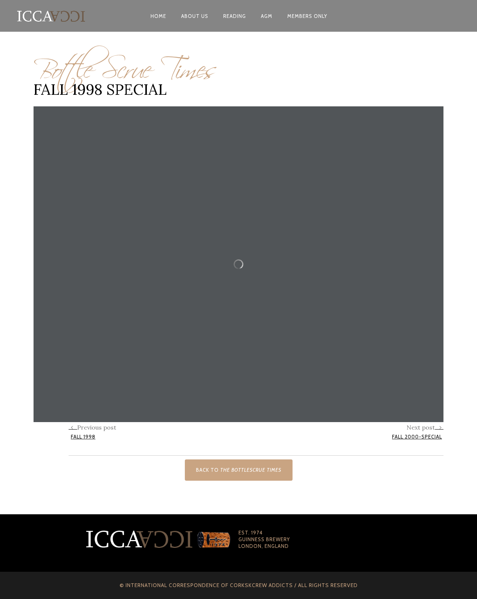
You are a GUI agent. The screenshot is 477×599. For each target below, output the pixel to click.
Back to (238, 470)
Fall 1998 (83, 437)
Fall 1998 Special (100, 89)
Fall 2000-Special (417, 437)
